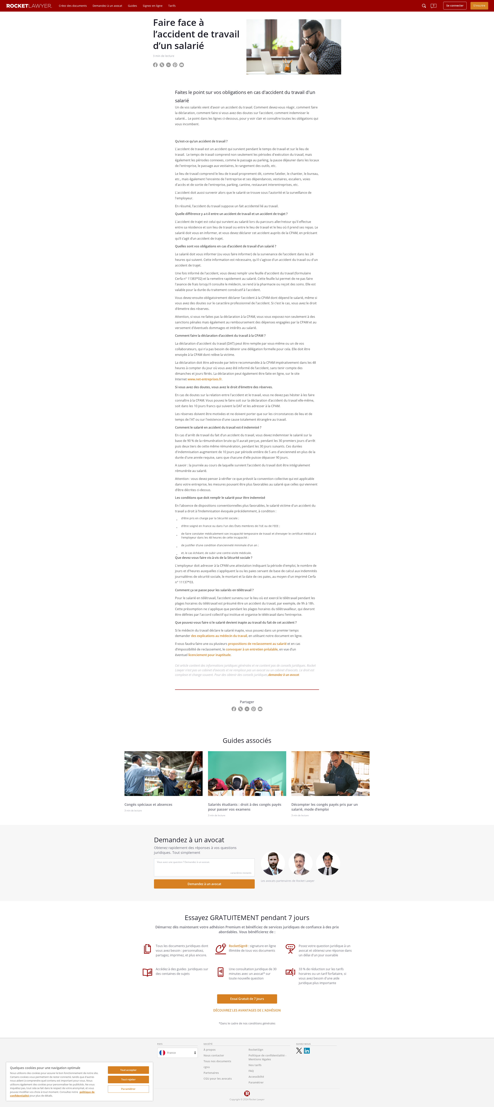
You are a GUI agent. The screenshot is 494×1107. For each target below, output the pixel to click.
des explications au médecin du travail (219, 636)
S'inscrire (479, 5)
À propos (210, 1049)
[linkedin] (307, 1051)
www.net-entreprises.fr (205, 379)
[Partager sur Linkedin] (169, 64)
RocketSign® (238, 946)
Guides (132, 6)
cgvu (207, 1067)
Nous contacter (214, 1055)
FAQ (251, 1071)
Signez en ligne (152, 6)
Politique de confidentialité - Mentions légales (267, 1057)
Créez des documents (73, 6)
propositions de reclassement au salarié (257, 644)
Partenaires (211, 1073)
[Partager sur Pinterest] (175, 64)
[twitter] (299, 1051)
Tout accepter (128, 1070)
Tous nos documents (217, 1061)
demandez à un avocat (283, 675)
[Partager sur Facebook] (155, 64)
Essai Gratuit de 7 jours (247, 999)
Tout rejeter (128, 1079)
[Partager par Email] (183, 64)
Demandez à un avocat (107, 6)
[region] (79, 1081)
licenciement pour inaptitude (209, 655)
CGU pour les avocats (218, 1078)
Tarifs (172, 6)
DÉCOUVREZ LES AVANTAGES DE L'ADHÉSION (247, 1010)
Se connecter (455, 5)
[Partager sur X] (162, 64)
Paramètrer (128, 1089)
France (171, 1053)
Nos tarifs (255, 1065)
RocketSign (256, 1049)
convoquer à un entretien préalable (252, 649)
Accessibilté (256, 1076)
